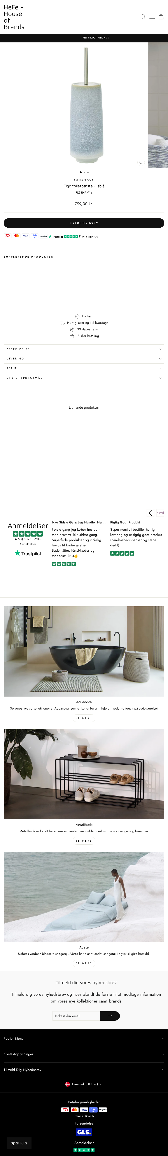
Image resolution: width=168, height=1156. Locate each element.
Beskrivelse (18, 349)
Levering (15, 358)
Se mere (84, 718)
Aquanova (84, 180)
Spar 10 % (19, 1143)
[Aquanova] (84, 651)
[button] (160, 513)
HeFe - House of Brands (14, 16)
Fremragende (88, 236)
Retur (12, 368)
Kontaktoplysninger (18, 1054)
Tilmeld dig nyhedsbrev (22, 1069)
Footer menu (14, 1038)
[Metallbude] (84, 774)
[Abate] (84, 897)
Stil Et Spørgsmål (24, 378)
